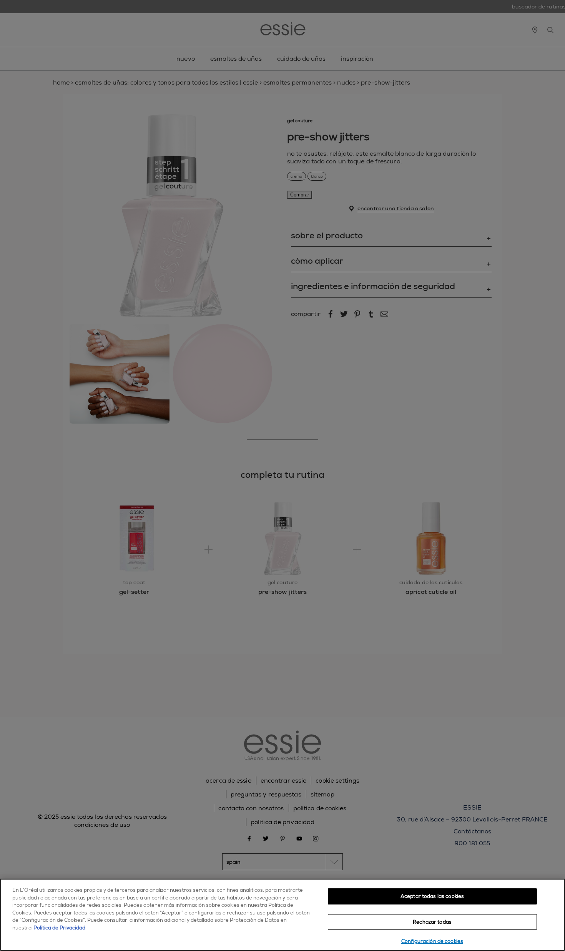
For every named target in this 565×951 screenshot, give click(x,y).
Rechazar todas (432, 922)
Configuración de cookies (432, 941)
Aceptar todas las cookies (432, 896)
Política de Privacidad (59, 927)
